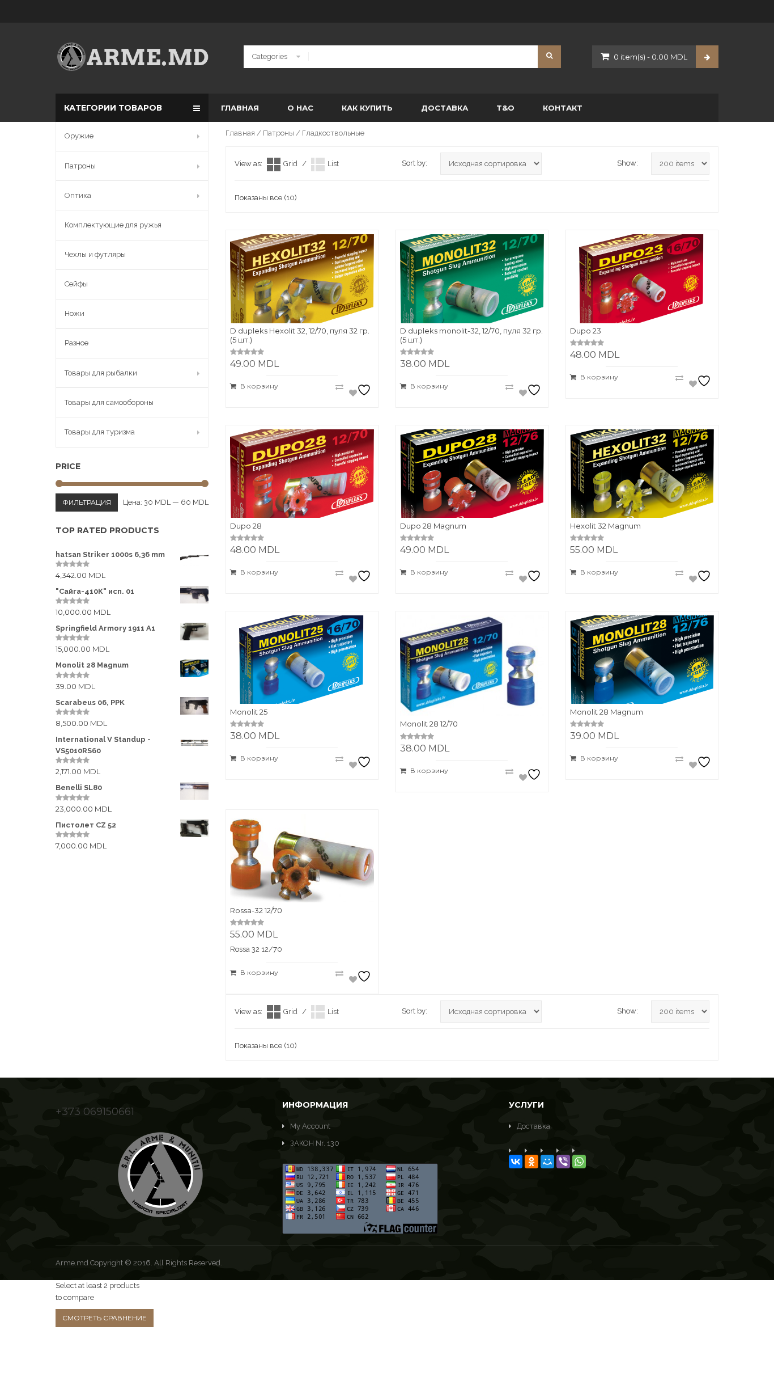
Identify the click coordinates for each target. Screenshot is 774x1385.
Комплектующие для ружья (113, 225)
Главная (240, 107)
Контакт (562, 107)
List (333, 163)
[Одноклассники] (531, 1161)
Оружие (79, 136)
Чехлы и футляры (95, 254)
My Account (310, 1126)
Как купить (367, 107)
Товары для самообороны (109, 402)
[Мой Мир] (547, 1161)
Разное (76, 343)
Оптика (78, 195)
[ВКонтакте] (515, 1161)
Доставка (444, 107)
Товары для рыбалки (101, 373)
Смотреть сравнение (104, 1318)
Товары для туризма (100, 432)
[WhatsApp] (579, 1161)
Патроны (278, 133)
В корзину (259, 386)
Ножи (74, 313)
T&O (505, 107)
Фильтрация (86, 502)
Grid (290, 163)
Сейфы (76, 284)
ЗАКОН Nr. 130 (314, 1143)
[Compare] (339, 387)
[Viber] (563, 1161)
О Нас (300, 107)
